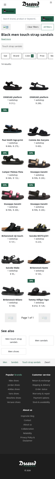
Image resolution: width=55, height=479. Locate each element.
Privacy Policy (26, 437)
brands (18, 374)
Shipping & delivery (41, 385)
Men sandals (41, 340)
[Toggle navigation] (5, 4)
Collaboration (27, 429)
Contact (27, 420)
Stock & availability (41, 402)
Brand (16, 56)
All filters (48, 27)
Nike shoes (14, 380)
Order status (41, 389)
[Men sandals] (6, 27)
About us (27, 424)
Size (5, 56)
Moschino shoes (13, 398)
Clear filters (33, 27)
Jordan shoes (14, 385)
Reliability (27, 433)
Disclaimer (27, 440)
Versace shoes (13, 402)
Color (29, 56)
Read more (6, 39)
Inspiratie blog (27, 416)
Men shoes (13, 351)
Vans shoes (14, 393)
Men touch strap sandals (13, 340)
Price (42, 56)
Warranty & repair (41, 393)
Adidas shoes (14, 389)
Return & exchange (41, 380)
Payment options (41, 398)
